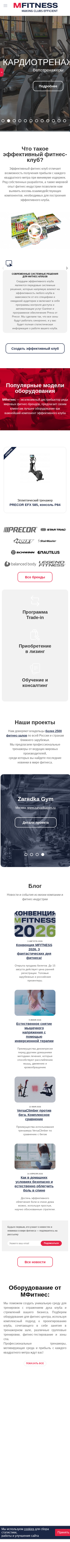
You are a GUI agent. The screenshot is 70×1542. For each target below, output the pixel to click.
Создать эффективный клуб (35, 348)
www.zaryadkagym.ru (41, 807)
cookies (29, 1529)
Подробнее (35, 89)
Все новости (35, 1262)
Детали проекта (36, 822)
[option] (35, 480)
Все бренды (35, 577)
